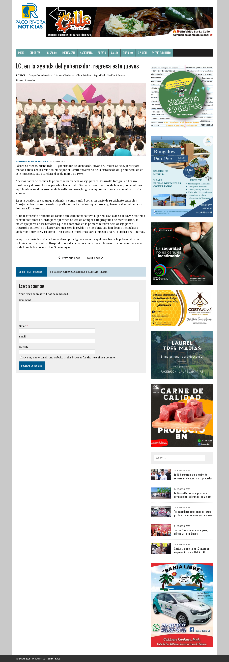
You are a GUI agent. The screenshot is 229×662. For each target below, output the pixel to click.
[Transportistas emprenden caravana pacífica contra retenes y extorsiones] (161, 515)
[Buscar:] (180, 457)
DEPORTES (35, 53)
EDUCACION (51, 53)
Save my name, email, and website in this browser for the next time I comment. (70, 357)
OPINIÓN (142, 53)
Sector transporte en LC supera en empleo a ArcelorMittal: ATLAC (191, 550)
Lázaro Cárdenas (64, 75)
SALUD (114, 53)
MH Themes (55, 658)
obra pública (83, 75)
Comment (25, 300)
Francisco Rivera (38, 161)
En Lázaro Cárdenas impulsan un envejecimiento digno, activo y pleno (192, 495)
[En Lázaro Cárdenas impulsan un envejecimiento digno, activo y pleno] (161, 496)
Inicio (21, 53)
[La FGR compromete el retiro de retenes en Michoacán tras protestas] (161, 478)
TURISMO (128, 53)
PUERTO (102, 53)
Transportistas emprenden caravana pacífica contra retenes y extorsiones (193, 513)
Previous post (71, 258)
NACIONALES (86, 53)
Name (22, 326)
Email (22, 336)
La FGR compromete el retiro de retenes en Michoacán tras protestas (193, 476)
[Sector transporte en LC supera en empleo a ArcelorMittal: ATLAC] (161, 552)
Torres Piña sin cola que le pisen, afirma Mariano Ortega (191, 532)
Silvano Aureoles (25, 80)
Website (23, 347)
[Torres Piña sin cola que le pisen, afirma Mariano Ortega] (161, 533)
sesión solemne (116, 75)
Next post (93, 258)
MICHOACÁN (68, 53)
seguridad (99, 75)
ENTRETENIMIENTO (161, 53)
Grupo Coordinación (40, 75)
